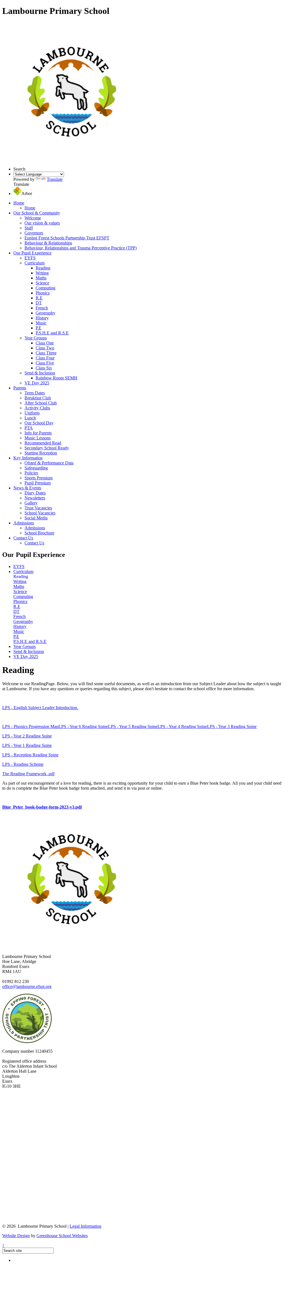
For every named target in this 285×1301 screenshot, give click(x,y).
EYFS (30, 258)
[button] (17, 193)
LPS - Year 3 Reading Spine (232, 726)
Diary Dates (35, 493)
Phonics (43, 293)
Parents (19, 388)
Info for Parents (38, 433)
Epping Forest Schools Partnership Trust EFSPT (66, 238)
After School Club (40, 403)
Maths (41, 278)
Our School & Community (36, 213)
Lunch (30, 418)
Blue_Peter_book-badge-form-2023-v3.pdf (42, 807)
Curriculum (34, 263)
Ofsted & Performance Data (48, 463)
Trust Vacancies (38, 508)
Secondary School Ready (46, 448)
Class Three (46, 353)
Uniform (32, 413)
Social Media (36, 518)
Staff (28, 228)
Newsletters (34, 498)
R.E (39, 298)
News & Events (27, 488)
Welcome (32, 218)
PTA (28, 428)
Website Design (16, 1235)
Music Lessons (37, 438)
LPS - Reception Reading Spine (30, 754)
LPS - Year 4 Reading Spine (182, 726)
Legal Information (85, 1226)
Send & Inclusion (39, 373)
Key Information (28, 458)
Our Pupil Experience (32, 253)
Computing (45, 288)
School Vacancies (39, 513)
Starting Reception (40, 453)
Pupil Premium (37, 483)
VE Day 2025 (36, 383)
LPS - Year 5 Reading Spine (133, 726)
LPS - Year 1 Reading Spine (27, 745)
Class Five (45, 363)
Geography (45, 313)
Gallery (31, 503)
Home (18, 203)
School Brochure (39, 533)
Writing (42, 273)
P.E (38, 328)
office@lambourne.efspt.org (26, 986)
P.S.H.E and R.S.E (52, 333)
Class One (45, 343)
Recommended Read (42, 443)
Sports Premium (38, 478)
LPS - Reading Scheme (22, 764)
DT (39, 303)
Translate (55, 179)
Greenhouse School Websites (62, 1235)
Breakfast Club (37, 398)
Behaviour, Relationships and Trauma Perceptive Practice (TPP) (80, 248)
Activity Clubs (37, 408)
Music (41, 323)
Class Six (44, 368)
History (42, 318)
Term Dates (34, 393)
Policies (31, 473)
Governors (33, 233)
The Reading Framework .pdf (28, 773)
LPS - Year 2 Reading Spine (27, 736)
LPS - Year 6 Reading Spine (83, 726)
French (42, 308)
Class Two (45, 348)
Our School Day (38, 423)
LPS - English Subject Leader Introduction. (40, 707)
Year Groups (35, 338)
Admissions (23, 523)
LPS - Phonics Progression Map (30, 726)
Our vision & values (42, 223)
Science (42, 283)
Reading (43, 268)
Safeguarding (36, 468)
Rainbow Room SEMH (56, 378)
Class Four (45, 358)
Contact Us (23, 538)
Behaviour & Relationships (48, 243)
